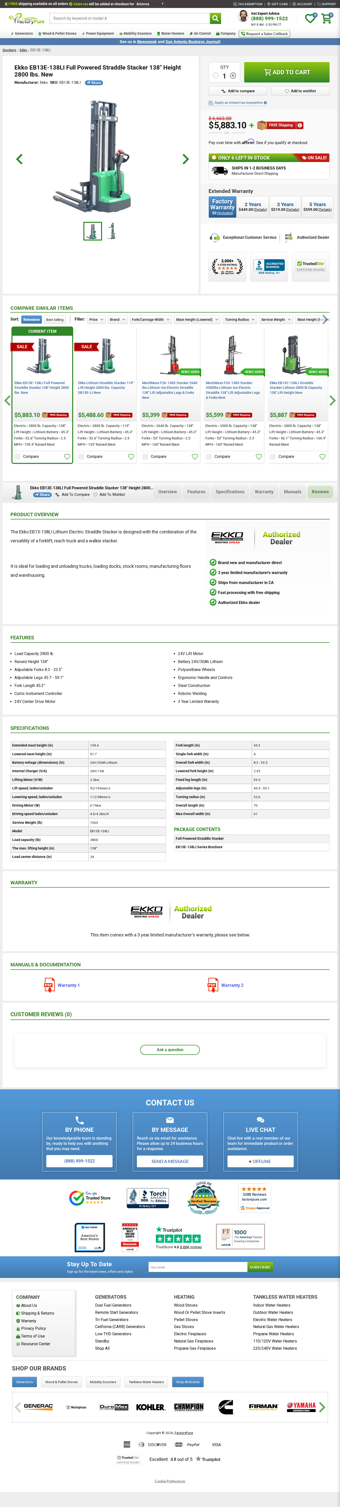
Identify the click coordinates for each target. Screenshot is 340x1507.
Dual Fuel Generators (113, 1305)
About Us (29, 1305)
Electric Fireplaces (190, 1334)
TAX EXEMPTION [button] (250, 4)
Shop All (102, 1348)
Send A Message (170, 1161)
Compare (31, 456)
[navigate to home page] (26, 18)
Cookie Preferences (170, 1481)
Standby (102, 1341)
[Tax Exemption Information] (265, 102)
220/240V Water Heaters (275, 1348)
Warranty (264, 491)
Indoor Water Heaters (271, 1305)
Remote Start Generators (116, 1312)
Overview (167, 491)
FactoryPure (184, 1433)
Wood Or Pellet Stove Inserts (199, 1312)
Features (196, 491)
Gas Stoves (184, 1326)
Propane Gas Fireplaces (195, 1348)
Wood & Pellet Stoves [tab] (61, 1382)
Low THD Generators (113, 1334)
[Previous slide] (18, 1407)
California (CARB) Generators (120, 1326)
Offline (262, 1161)
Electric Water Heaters (272, 1319)
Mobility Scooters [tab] (103, 1382)
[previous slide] (20, 159)
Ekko (23, 50)
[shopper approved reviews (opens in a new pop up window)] (227, 267)
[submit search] (215, 18)
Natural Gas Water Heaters (276, 1326)
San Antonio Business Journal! (193, 41)
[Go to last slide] (8, 400)
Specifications (230, 491)
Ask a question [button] (170, 1049)
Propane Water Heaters (273, 1334)
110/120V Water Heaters (275, 1341)
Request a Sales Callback (267, 33)
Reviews (320, 491)
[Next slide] (332, 400)
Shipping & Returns (37, 1313)
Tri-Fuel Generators (111, 1319)
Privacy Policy (33, 1328)
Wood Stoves (186, 1305)
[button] (238, 91)
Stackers (9, 50)
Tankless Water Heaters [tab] (146, 1382)
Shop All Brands (188, 1382)
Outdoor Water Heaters (273, 1312)
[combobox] (129, 18)
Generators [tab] (24, 1382)
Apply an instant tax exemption (239, 102)
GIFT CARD (280, 4)
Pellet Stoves (186, 1319)
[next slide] (185, 159)
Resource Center (35, 1343)
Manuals (292, 491)
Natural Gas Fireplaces (193, 1341)
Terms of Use (33, 1336)
